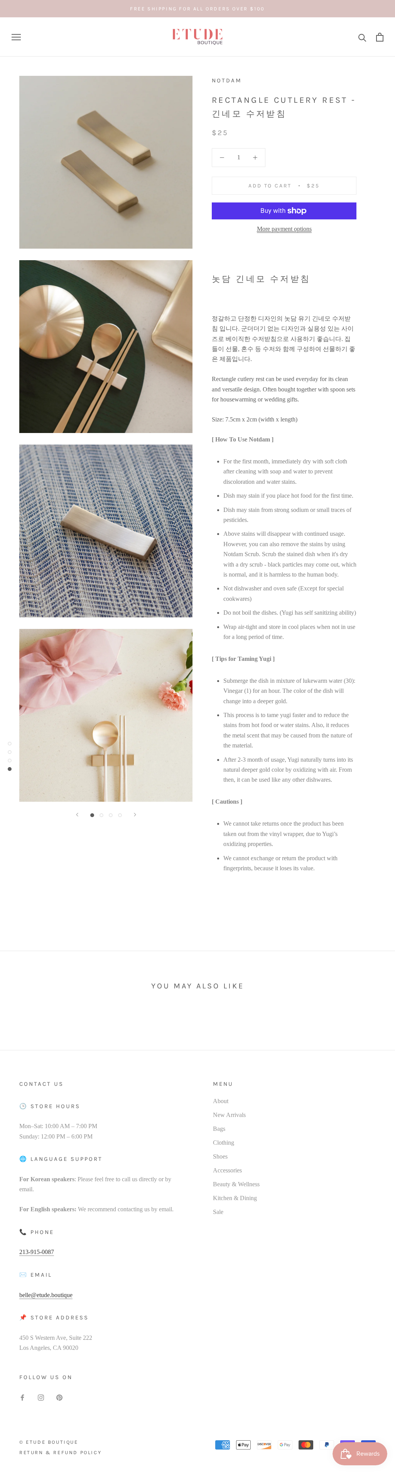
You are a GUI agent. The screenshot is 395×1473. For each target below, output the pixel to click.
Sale (218, 1212)
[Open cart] (379, 37)
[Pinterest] (59, 1397)
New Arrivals (229, 1115)
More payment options (284, 229)
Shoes (220, 1156)
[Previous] (77, 814)
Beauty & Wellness (236, 1184)
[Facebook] (22, 1397)
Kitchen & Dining (235, 1198)
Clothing (223, 1142)
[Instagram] (41, 1397)
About (220, 1101)
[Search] (362, 37)
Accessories (227, 1170)
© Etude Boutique (48, 1442)
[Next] (135, 814)
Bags (219, 1128)
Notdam (227, 80)
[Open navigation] (16, 37)
